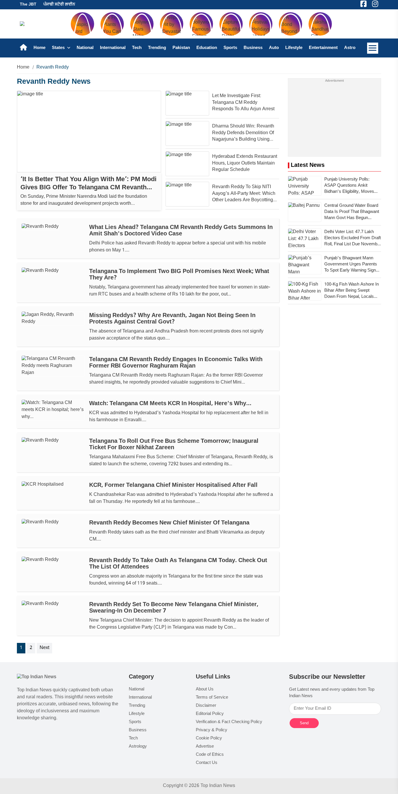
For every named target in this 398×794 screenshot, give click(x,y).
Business (253, 48)
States (59, 48)
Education (206, 48)
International (113, 48)
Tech (137, 48)
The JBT (28, 4)
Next (44, 648)
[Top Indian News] (36, 677)
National (85, 48)
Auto (274, 48)
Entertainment (323, 48)
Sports (230, 48)
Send (304, 723)
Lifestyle (293, 48)
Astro (349, 48)
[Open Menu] (372, 48)
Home (39, 48)
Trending (157, 48)
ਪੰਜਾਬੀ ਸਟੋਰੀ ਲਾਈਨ (59, 4)
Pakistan (181, 48)
